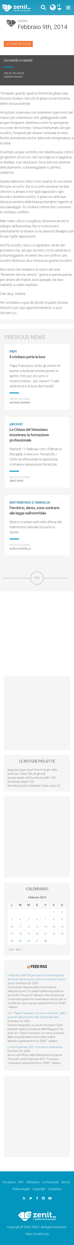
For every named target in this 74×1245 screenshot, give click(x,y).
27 (37, 941)
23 (62, 933)
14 (45, 926)
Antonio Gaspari (19, 402)
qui (14, 313)
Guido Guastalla (20, 548)
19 (28, 933)
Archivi (16, 424)
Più (37, 578)
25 (20, 941)
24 (11, 941)
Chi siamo (9, 1182)
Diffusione (32, 1182)
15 (53, 926)
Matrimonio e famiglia (29, 502)
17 (11, 933)
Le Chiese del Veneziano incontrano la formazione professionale (29, 434)
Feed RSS (39, 966)
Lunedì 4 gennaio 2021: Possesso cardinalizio (35, 1047)
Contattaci (55, 1189)
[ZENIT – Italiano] (20, 7)
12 (28, 926)
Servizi (65, 1182)
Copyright (38, 1189)
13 (37, 926)
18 (20, 933)
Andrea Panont (13, 76)
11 (20, 926)
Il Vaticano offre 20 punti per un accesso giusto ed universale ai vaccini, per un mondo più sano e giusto (37, 979)
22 (53, 933)
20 (37, 933)
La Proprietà (50, 1182)
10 (11, 926)
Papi (13, 351)
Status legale (21, 1189)
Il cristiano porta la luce (27, 357)
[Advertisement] (37, 633)
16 (62, 926)
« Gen (11, 949)
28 (45, 941)
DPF (21, 1182)
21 (45, 933)
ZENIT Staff (16, 480)
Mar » (19, 949)
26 (28, 941)
